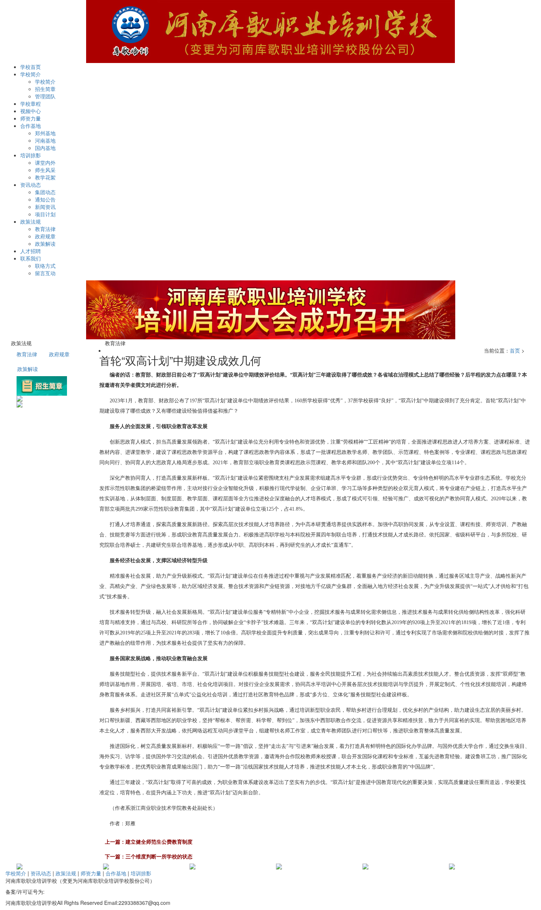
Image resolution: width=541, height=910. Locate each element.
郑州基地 (45, 133)
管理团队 (45, 96)
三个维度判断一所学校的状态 (158, 856)
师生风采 (45, 170)
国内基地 (45, 147)
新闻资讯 (45, 206)
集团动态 (45, 192)
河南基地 (45, 140)
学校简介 (45, 81)
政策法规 (66, 873)
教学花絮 (45, 177)
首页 (515, 350)
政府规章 (45, 236)
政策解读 (45, 243)
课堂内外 (45, 162)
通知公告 (45, 199)
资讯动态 (41, 873)
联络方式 (45, 265)
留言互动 (45, 273)
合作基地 (116, 873)
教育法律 (45, 228)
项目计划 (45, 214)
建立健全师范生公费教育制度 (158, 841)
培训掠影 (141, 873)
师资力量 (91, 873)
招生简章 (45, 88)
